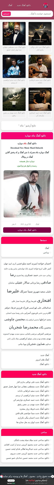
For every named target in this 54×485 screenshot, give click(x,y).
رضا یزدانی (35, 283)
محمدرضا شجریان (23, 327)
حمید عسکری (31, 275)
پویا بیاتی (22, 344)
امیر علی (47, 268)
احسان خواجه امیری (41, 263)
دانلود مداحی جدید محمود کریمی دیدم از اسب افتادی (26, 445)
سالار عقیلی (22, 282)
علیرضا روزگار (31, 301)
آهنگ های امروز (42, 360)
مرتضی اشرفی (44, 334)
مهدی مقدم (46, 338)
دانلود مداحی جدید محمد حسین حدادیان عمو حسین (27, 458)
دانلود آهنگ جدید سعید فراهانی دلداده (33, 391)
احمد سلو (26, 263)
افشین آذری (17, 264)
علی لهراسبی (35, 307)
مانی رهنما (19, 313)
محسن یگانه (45, 327)
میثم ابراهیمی (25, 338)
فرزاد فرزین (22, 307)
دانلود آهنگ (44, 364)
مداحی (46, 253)
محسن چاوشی (14, 319)
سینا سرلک (26, 291)
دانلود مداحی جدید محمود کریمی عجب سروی (29, 453)
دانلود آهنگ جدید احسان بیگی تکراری (33, 418)
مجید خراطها (45, 319)
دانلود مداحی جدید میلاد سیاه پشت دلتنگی (31, 440)
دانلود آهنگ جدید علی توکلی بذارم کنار (33, 382)
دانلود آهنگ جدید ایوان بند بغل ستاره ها (32, 422)
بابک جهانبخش (23, 269)
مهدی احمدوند (8, 334)
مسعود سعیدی (19, 334)
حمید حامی (42, 275)
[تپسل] (1, 476)
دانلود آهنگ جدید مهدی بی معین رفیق (33, 404)
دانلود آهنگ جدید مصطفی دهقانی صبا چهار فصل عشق (26, 387)
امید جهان (8, 263)
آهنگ (10, 5)
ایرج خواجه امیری (35, 269)
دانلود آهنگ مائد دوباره (35, 135)
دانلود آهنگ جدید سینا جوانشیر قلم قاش (32, 413)
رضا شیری (20, 275)
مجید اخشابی (10, 313)
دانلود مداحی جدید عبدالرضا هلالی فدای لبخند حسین (27, 449)
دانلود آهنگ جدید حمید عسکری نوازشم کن (31, 400)
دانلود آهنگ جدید (24, 5)
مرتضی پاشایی (31, 334)
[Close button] (52, 476)
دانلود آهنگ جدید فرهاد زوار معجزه (34, 409)
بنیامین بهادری (12, 269)
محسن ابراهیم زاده (32, 320)
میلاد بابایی (15, 339)
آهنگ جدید (44, 355)
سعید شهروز (39, 291)
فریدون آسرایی (31, 313)
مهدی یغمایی (36, 339)
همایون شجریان (36, 343)
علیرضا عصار (20, 301)
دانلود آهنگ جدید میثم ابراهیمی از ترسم (32, 395)
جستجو (6, 14)
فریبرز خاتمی (42, 313)
